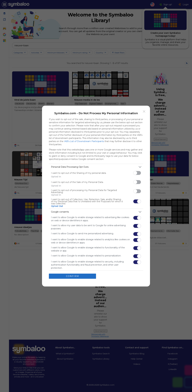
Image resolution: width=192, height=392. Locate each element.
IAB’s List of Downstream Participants (84, 141)
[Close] (144, 111)
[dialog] (96, 196)
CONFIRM (72, 276)
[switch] (137, 173)
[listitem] (96, 167)
